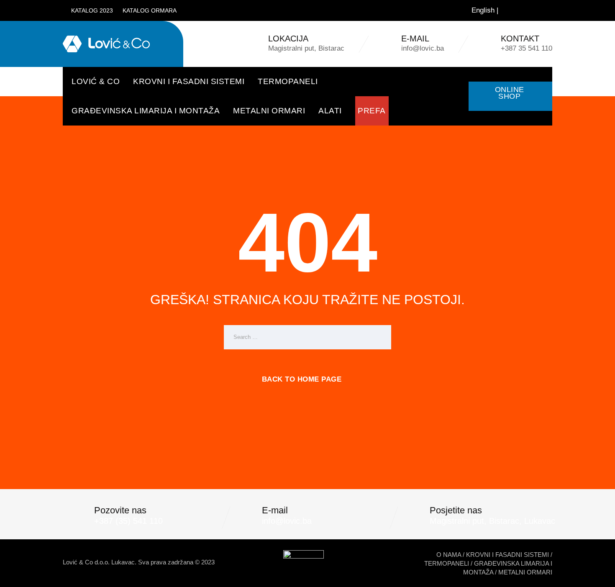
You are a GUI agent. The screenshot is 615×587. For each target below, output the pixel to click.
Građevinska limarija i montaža (146, 110)
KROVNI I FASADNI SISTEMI (507, 554)
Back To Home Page (302, 379)
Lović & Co (96, 81)
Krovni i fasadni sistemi (188, 81)
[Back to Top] (597, 573)
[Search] (541, 10)
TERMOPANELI (446, 563)
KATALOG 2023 (92, 10)
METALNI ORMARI (525, 572)
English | (485, 10)
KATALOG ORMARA (150, 10)
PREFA (372, 110)
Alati (330, 110)
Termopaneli (288, 81)
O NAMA (448, 554)
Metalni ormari (269, 110)
